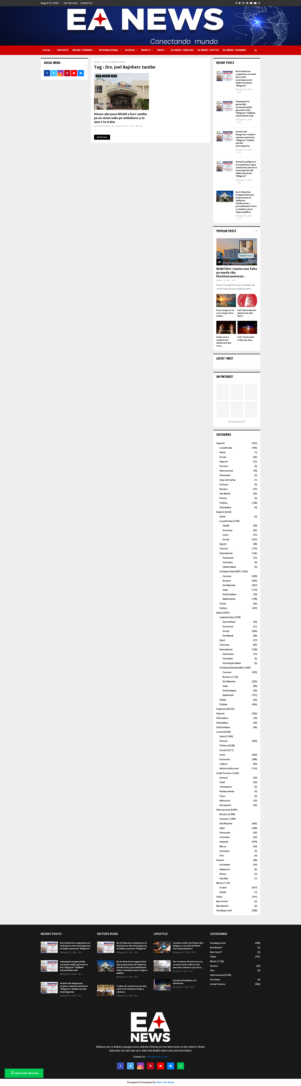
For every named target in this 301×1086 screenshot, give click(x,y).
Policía (223, 498)
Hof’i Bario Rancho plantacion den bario (247, 313)
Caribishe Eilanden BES (231, 667)
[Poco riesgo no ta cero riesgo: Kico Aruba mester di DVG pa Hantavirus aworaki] (226, 300)
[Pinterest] (150, 1065)
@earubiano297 (236, 421)
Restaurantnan (226, 791)
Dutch (219, 613)
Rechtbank (228, 635)
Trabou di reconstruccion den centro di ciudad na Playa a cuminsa (131, 989)
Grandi (223, 887)
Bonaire (223, 489)
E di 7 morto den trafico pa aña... (246, 338)
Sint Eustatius (229, 594)
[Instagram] (140, 1065)
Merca (222, 846)
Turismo (223, 466)
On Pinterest (224, 377)
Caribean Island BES (229, 571)
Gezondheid (229, 622)
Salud (222, 452)
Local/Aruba (225, 448)
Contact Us (86, 3)
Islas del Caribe (227, 480)
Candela (223, 878)
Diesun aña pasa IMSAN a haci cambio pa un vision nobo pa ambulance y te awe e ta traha (120, 118)
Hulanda (223, 842)
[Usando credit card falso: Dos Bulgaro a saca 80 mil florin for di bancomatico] (162, 947)
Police (222, 603)
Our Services (71, 3)
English (220, 512)
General (223, 777)
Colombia (228, 562)
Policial (223, 741)
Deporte (63, 50)
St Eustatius (225, 507)
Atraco (222, 874)
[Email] (170, 1065)
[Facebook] (120, 1065)
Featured (106, 76)
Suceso (130, 50)
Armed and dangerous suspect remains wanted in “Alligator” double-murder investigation (245, 139)
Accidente (224, 864)
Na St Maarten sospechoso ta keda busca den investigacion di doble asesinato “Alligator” (246, 78)
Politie (222, 700)
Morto (145, 50)
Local (47, 50)
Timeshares (225, 787)
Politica (223, 745)
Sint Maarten (229, 585)
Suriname (224, 851)
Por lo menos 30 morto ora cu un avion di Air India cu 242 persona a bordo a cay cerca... (188, 964)
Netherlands (229, 599)
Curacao (227, 576)
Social (222, 457)
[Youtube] (160, 1065)
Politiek (223, 704)
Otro (221, 855)
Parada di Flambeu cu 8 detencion (184, 982)
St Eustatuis (222, 718)
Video (160, 50)
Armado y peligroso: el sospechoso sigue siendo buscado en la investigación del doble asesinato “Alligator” (246, 169)
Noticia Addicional (229, 768)
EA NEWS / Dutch (208, 50)
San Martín (224, 493)
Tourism (223, 548)
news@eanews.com (157, 1056)
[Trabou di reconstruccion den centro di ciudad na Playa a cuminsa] (105, 990)
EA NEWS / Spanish (234, 50)
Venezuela (224, 475)
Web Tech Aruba (165, 1082)
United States (229, 567)
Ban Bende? (222, 906)
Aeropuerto (225, 805)
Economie (228, 626)
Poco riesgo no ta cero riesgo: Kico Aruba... (225, 313)
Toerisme (224, 645)
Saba (225, 590)
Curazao (223, 484)
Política (223, 503)
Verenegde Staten (232, 663)
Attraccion (224, 800)
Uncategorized (224, 910)
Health (226, 525)
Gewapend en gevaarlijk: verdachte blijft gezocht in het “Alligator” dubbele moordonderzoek (245, 109)
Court (225, 535)
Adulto (222, 892)
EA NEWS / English (182, 50)
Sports (222, 544)
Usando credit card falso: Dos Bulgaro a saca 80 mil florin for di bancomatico (188, 945)
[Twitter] (130, 1065)
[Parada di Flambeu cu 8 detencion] (162, 984)
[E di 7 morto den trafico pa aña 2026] (247, 327)
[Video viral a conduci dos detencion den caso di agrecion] (226, 327)
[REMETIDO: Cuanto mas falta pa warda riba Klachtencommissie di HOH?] (236, 251)
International (225, 553)
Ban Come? (222, 901)
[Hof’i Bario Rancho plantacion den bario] (247, 300)
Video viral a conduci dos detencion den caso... (223, 341)
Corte (222, 755)
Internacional (109, 50)
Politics (223, 608)
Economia (224, 759)
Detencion (224, 869)
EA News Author (103, 126)
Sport (222, 640)
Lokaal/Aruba (226, 617)
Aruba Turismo (82, 50)
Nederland (228, 695)
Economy (227, 530)
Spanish (220, 443)
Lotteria (223, 764)
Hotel (222, 782)
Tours (222, 796)
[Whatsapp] (180, 1065)
